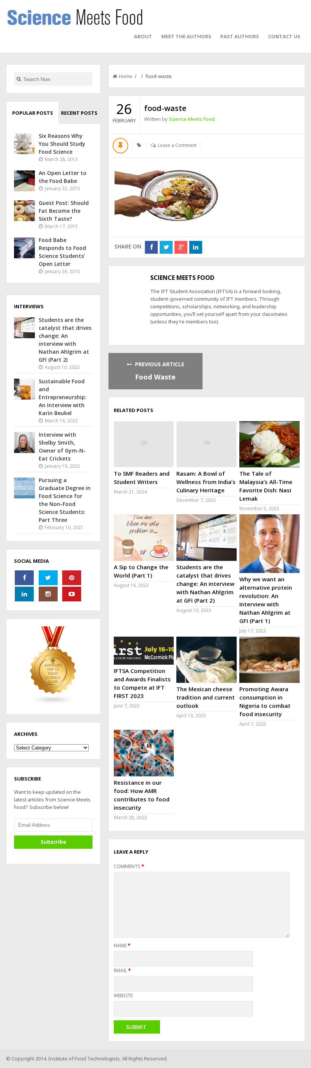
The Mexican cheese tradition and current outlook (205, 697)
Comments (129, 866)
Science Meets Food (192, 119)
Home (125, 76)
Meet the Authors (186, 36)
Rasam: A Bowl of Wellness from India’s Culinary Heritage (206, 482)
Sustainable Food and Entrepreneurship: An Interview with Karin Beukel (62, 397)
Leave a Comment (177, 145)
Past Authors (239, 36)
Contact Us (284, 36)
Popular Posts (32, 112)
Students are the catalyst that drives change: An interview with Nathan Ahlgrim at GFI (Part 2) (205, 583)
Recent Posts (79, 112)
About (143, 36)
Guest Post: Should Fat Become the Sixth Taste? (64, 210)
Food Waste (155, 376)
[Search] (19, 79)
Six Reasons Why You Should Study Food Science (62, 143)
